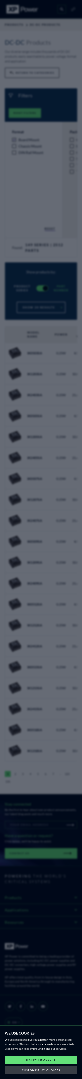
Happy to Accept (41, 1059)
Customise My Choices (41, 1070)
